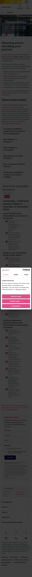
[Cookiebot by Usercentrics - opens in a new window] (23, 270)
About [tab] (26, 274)
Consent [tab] (5, 274)
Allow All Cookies (16, 296)
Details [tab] (16, 274)
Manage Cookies (15, 301)
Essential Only (16, 306)
